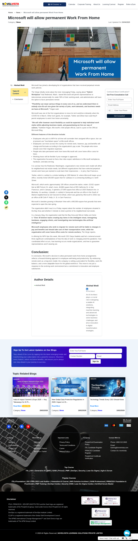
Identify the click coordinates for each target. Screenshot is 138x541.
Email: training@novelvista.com (119, 446)
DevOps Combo (54, 484)
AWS (49, 471)
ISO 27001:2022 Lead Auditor (38, 481)
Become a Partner (40, 448)
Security (82, 471)
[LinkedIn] (87, 289)
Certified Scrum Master (104, 484)
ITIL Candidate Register (93, 447)
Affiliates (37, 442)
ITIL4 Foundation (18, 481)
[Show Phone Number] (126, 538)
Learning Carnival (109, 4)
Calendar (71, 4)
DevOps (74, 471)
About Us (96, 4)
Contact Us (12, 448)
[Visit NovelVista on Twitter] (15, 427)
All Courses (55, 4)
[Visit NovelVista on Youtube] (28, 427)
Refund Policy (65, 451)
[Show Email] (123, 538)
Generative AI (40, 471)
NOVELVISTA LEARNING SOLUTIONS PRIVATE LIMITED (80, 533)
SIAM (54, 471)
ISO (31, 471)
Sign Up (96, 361)
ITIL (27, 471)
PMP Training (40, 484)
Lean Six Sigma (93, 471)
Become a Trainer (40, 451)
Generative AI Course (59, 481)
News (18, 13)
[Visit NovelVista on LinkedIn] (9, 427)
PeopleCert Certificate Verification (93, 457)
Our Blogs (12, 451)
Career (62, 448)
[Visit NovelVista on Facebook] (22, 427)
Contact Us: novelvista (119, 451)
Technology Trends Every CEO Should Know (107, 400)
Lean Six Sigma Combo (84, 484)
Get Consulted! (119, 116)
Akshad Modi (19, 85)
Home (10, 13)
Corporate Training (84, 4)
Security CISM (67, 484)
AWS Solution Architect (79, 481)
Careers (37, 445)
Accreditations (13, 445)
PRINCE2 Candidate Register (92, 452)
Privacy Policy (65, 442)
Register (121, 4)
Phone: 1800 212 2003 (119, 442)
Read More (17, 406)
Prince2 (61, 471)
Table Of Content (16, 92)
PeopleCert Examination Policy (94, 443)
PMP (67, 471)
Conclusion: (18, 99)
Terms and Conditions (67, 445)
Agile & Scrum (106, 471)
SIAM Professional (97, 481)
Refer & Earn (131, 4)
